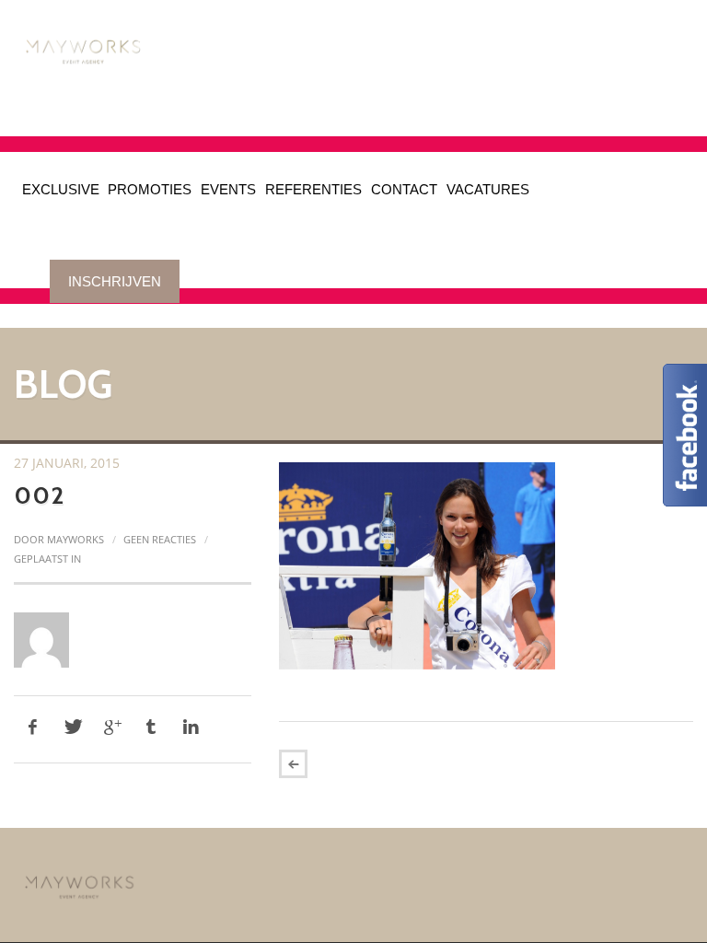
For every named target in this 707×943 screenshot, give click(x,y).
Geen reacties (159, 539)
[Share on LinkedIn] (190, 727)
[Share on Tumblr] (151, 727)
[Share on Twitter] (71, 727)
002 (39, 495)
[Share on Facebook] (32, 727)
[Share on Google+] (111, 727)
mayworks (75, 539)
